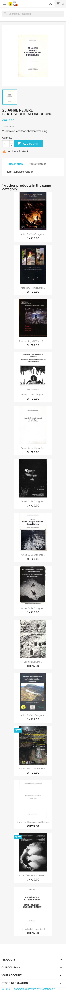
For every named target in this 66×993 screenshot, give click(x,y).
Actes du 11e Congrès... (33, 287)
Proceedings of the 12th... (33, 341)
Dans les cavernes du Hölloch (33, 822)
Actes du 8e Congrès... (33, 501)
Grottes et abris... (33, 661)
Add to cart (28, 143)
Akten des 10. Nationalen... (33, 875)
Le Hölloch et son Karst (33, 929)
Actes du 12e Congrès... (33, 234)
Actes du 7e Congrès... (33, 608)
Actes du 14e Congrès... (33, 715)
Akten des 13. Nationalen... (33, 768)
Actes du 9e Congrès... (33, 394)
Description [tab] (16, 164)
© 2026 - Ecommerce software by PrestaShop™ (28, 989)
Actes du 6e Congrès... (33, 554)
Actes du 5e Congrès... (33, 448)
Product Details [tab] (37, 164)
